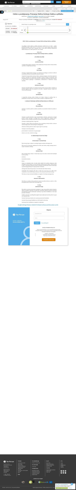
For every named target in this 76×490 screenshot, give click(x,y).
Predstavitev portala (21, 462)
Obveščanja (22, 6)
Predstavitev (6, 6)
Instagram (61, 473)
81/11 (44, 20)
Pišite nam (48, 472)
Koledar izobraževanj (36, 462)
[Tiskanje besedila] (63, 9)
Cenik (62, 6)
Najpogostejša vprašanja (50, 469)
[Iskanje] (52, 2)
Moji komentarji (49, 466)
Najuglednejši (63, 465)
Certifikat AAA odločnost (23, 482)
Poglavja (47, 10)
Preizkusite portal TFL (36, 471)
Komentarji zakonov (21, 467)
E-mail (65, 473)
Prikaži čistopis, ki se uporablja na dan (29, 24)
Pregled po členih (40, 10)
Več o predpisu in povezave (66, 10)
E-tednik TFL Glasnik (35, 473)
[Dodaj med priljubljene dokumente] (60, 9)
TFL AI (19, 472)
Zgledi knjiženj (20, 468)
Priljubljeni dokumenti (50, 465)
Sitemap (62, 467)
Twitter (63, 471)
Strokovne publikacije (22, 466)
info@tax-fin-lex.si (7, 475)
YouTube (63, 473)
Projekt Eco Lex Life (45, 482)
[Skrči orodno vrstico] (73, 9)
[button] (67, 24)
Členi (33, 10)
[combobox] (36, 2)
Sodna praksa (20, 465)
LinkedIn (65, 471)
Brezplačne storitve (35, 470)
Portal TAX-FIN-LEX (10, 2)
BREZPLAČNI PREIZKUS (66, 2)
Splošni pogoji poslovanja (37, 487)
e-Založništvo (30, 6)
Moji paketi (48, 462)
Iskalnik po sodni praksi (35, 3)
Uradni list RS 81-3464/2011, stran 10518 (35, 16)
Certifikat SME (32, 482)
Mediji (53, 6)
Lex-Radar (56, 8)
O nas (62, 462)
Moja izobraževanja (49, 464)
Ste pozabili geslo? (44, 222)
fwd (69, 30)
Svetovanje (46, 6)
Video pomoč (48, 470)
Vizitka (62, 464)
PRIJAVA (58, 2)
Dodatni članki (34, 474)
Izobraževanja (38, 6)
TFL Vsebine (14, 6)
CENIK (19, 474)
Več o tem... (70, 488)
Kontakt (69, 6)
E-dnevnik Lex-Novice (36, 472)
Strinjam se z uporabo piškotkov (61, 488)
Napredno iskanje (26, 3)
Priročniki (19, 469)
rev (25, 30)
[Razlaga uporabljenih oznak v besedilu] (69, 9)
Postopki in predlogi (56, 10)
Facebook (61, 471)
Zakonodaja (20, 464)
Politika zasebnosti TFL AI (47, 487)
